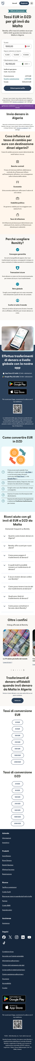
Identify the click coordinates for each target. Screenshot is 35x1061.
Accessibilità (6, 983)
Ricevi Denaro (7, 860)
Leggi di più (7, 662)
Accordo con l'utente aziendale (13, 956)
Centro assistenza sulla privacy (13, 974)
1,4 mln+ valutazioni (19, 377)
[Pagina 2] (15, 670)
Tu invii (6, 42)
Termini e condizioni (18, 101)
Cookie (4, 988)
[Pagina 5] (22, 670)
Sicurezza (5, 979)
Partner (4, 901)
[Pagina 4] (20, 670)
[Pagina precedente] (11, 670)
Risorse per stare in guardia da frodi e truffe (17, 896)
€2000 (16, 55)
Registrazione (7, 874)
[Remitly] (2, 3)
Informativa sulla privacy (10, 961)
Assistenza (6, 923)
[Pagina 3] (18, 670)
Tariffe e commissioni (9, 887)
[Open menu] (32, 3)
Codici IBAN (6, 905)
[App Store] (17, 392)
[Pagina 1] (13, 670)
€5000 (26, 55)
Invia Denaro (6, 856)
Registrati (24, 3)
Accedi (14, 3)
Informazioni (6, 838)
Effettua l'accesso (8, 869)
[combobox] (27, 64)
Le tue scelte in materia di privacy (13, 970)
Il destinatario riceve (11, 60)
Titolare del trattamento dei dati (13, 965)
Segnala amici (7, 910)
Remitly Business (7, 865)
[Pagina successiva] (24, 670)
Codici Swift (6, 892)
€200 (7, 55)
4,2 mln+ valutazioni (18, 374)
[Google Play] (17, 384)
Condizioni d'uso (8, 951)
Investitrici (5, 842)
